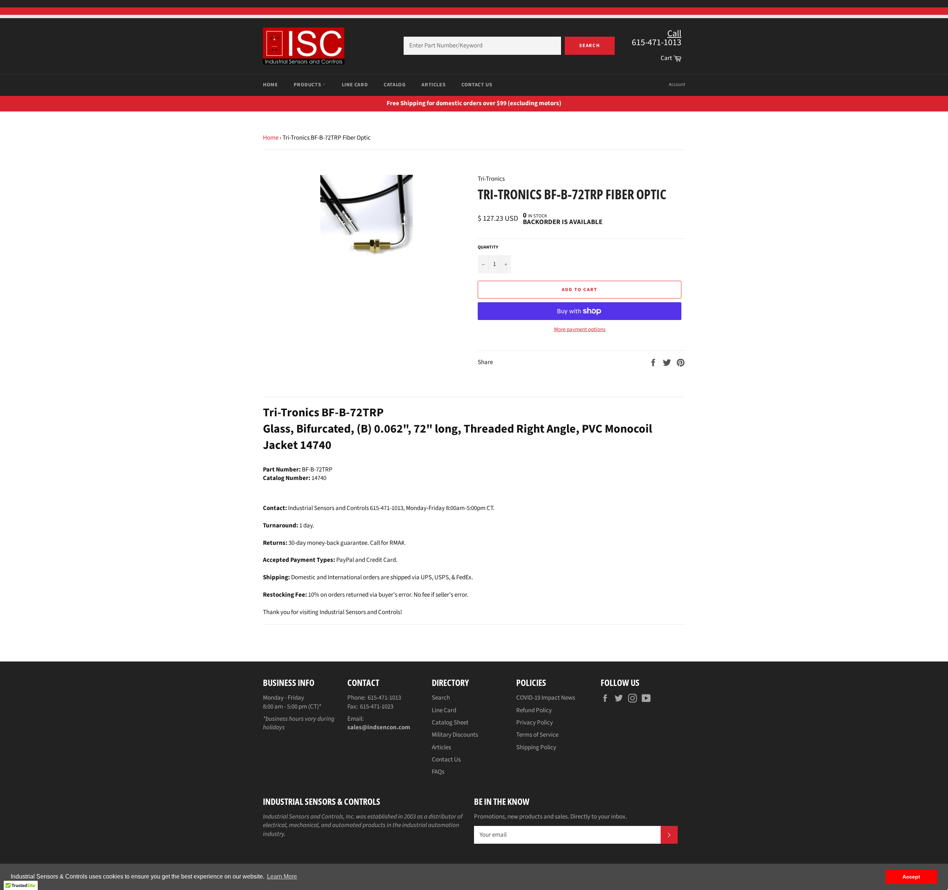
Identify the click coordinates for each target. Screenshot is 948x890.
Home (270, 85)
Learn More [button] (282, 876)
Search (590, 45)
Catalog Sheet (450, 722)
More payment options (579, 329)
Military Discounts (455, 734)
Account (677, 84)
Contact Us (476, 85)
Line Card (355, 85)
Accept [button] (911, 877)
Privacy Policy (534, 722)
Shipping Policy (536, 747)
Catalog (394, 85)
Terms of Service (537, 734)
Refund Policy (534, 710)
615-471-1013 (384, 697)
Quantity (488, 247)
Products (308, 85)
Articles (433, 85)
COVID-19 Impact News (545, 697)
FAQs (438, 771)
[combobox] (482, 46)
